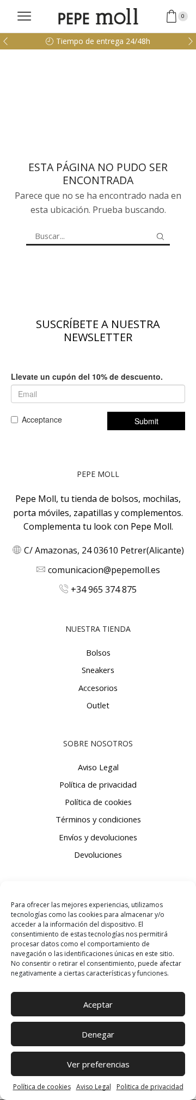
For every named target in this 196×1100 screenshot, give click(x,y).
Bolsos (98, 652)
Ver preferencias (98, 1064)
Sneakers (98, 669)
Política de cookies (42, 1086)
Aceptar (98, 1004)
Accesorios (98, 687)
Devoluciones (98, 854)
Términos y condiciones (98, 819)
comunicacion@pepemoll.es (104, 570)
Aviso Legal (93, 1086)
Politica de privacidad (150, 1086)
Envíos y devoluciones (98, 837)
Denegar (98, 1034)
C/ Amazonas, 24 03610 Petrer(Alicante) (104, 550)
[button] (5, 41)
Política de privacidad (98, 784)
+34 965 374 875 (104, 589)
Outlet (98, 705)
